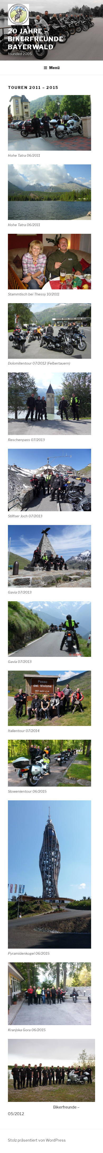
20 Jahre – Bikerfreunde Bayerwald (36, 39)
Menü (54, 67)
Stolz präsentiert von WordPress (37, 1140)
